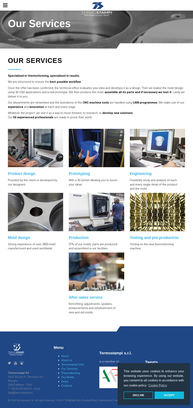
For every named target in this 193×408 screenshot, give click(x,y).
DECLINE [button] (138, 395)
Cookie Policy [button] (157, 385)
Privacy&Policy (89, 400)
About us (66, 360)
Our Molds (67, 377)
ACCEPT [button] (169, 395)
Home (12, 39)
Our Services (69, 368)
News (64, 381)
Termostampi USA (72, 364)
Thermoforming (70, 373)
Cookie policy (105, 400)
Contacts (66, 385)
